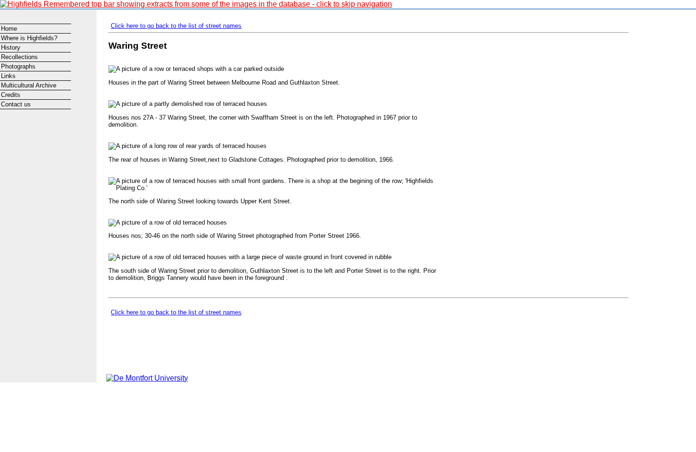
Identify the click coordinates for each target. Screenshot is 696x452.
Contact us (16, 104)
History (10, 47)
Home (9, 28)
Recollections (19, 57)
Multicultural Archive (28, 85)
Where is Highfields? (29, 38)
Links (8, 75)
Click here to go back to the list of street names (176, 25)
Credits (10, 94)
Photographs (18, 66)
